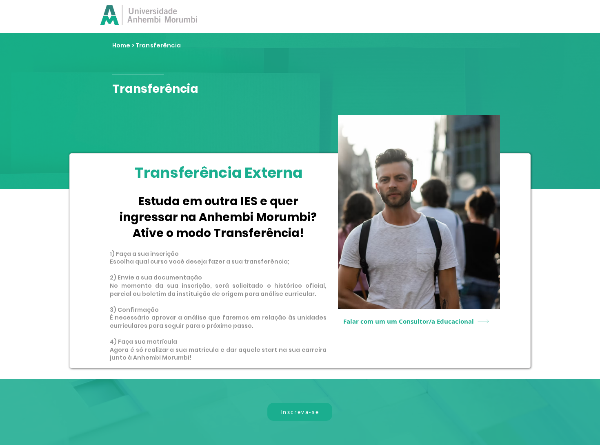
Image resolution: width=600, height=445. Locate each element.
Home (122, 45)
